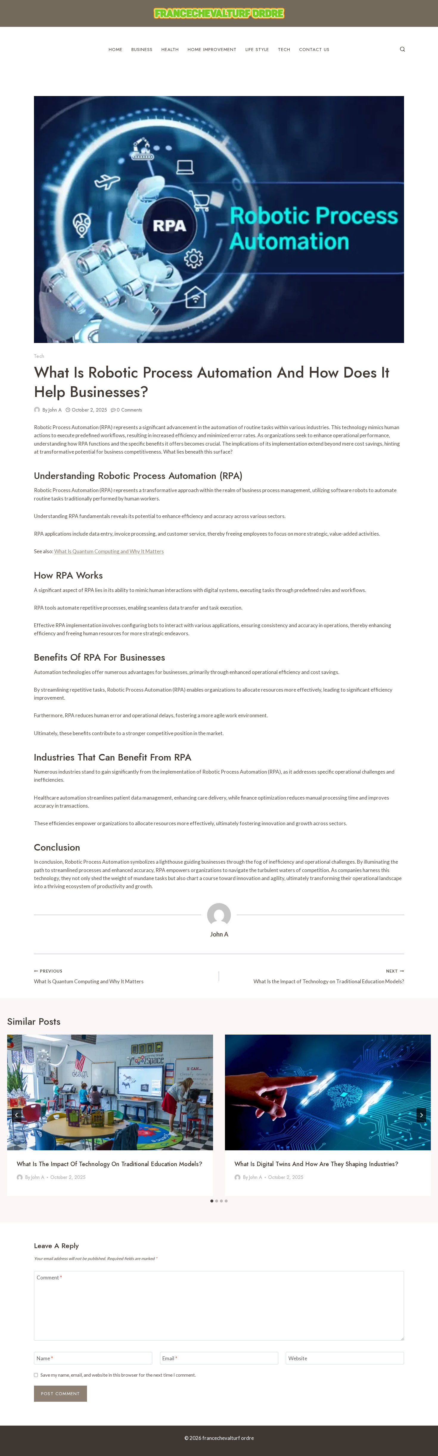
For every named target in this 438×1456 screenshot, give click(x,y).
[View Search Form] (403, 49)
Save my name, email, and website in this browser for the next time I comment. (118, 1375)
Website (297, 1358)
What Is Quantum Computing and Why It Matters (109, 551)
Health (170, 49)
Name (45, 1358)
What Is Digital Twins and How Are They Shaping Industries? (316, 1164)
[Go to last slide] (16, 1115)
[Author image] (37, 410)
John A (55, 409)
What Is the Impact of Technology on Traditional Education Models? (329, 976)
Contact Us (314, 49)
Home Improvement (212, 49)
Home (115, 49)
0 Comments (129, 409)
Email (169, 1358)
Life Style (257, 49)
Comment (49, 1277)
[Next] (421, 1115)
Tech (284, 49)
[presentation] (110, 1093)
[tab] (211, 1201)
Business (142, 49)
